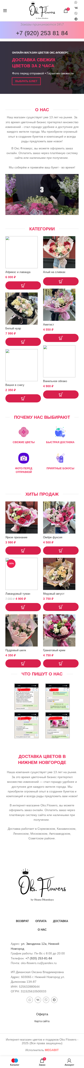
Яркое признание (16, 537)
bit (52, 1050)
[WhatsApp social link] (29, 1000)
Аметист (48, 324)
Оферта (42, 1014)
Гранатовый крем (54, 650)
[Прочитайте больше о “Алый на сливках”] (61, 281)
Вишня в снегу (14, 385)
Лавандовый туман (17, 593)
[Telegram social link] (76, 19)
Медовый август (53, 593)
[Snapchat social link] (76, 13)
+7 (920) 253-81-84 (38, 958)
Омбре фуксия (52, 537)
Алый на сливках (54, 272)
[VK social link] (76, 8)
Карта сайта (42, 1021)
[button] (23, 285)
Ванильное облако (55, 381)
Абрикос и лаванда (17, 272)
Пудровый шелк (15, 650)
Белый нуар (13, 328)
